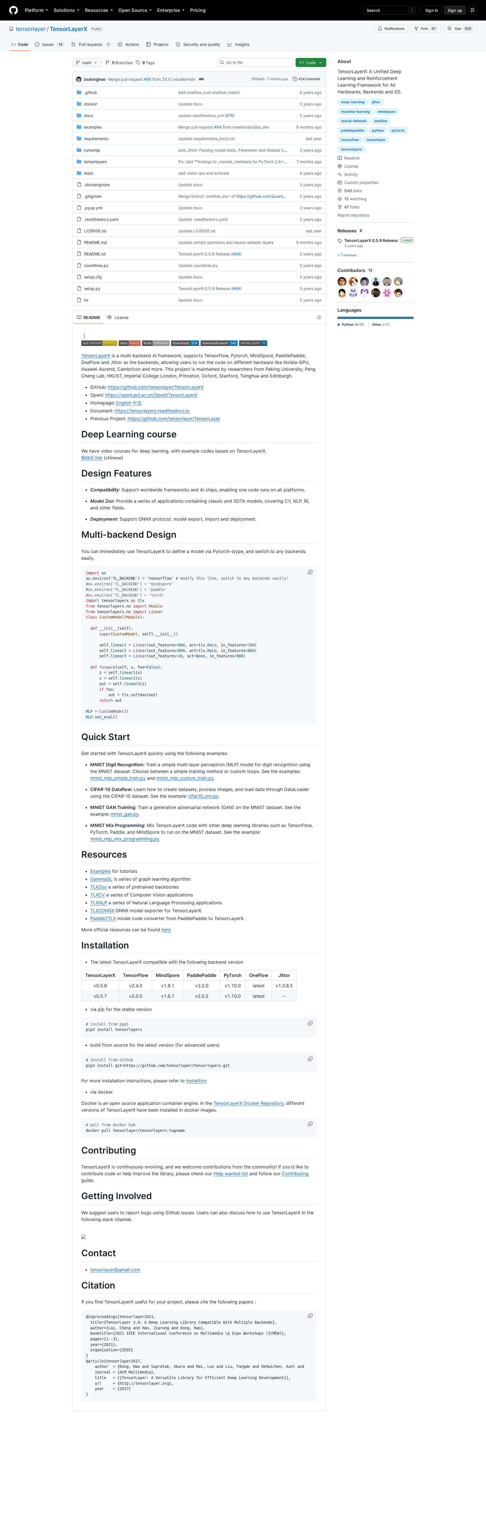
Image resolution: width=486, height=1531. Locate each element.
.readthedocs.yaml (101, 219)
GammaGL (101, 879)
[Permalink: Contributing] (77, 1150)
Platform (34, 10)
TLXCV (97, 895)
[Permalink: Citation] (77, 1285)
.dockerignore (97, 184)
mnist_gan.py (124, 814)
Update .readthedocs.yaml (203, 219)
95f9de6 (257, 79)
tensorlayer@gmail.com (115, 1270)
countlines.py (96, 265)
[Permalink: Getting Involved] (77, 1196)
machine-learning (355, 111)
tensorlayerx (95, 161)
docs (88, 115)
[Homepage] (13, 10)
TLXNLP (98, 902)
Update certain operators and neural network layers (225, 242)
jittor (376, 102)
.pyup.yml (93, 207)
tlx (86, 300)
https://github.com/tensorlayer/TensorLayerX (155, 387)
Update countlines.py (198, 265)
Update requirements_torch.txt (206, 138)
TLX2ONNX (102, 910)
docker (90, 104)
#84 (218, 127)
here (166, 929)
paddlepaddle (352, 130)
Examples (100, 871)
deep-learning (352, 102)
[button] (311, 572)
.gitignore (93, 196)
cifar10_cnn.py (203, 796)
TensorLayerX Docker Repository (248, 1103)
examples (93, 127)
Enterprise (168, 10)
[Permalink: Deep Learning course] (77, 434)
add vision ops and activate (203, 173)
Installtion (196, 1080)
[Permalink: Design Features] (77, 473)
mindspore (386, 111)
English (123, 403)
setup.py (92, 288)
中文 (137, 403)
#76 (229, 115)
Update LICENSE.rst (196, 230)
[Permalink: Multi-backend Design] (77, 535)
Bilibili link (91, 457)
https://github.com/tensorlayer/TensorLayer (174, 418)
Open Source (132, 10)
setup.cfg (93, 277)
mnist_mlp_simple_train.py (118, 778)
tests (88, 173)
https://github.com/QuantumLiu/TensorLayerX (278, 196)
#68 (236, 253)
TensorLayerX (68, 29)
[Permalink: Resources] (77, 855)
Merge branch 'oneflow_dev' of (206, 196)
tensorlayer (31, 29)
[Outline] (319, 317)
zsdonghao (95, 79)
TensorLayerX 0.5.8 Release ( (205, 253)
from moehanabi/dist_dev (246, 127)
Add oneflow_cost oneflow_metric (209, 92)
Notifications (394, 28)
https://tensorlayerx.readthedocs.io (152, 410)
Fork (428, 28)
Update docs (190, 104)
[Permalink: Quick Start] (77, 737)
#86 (147, 79)
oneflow (380, 121)
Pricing (198, 10)
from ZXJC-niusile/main (173, 79)
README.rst (95, 253)
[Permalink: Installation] (77, 945)
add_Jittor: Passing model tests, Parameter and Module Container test (242, 150)
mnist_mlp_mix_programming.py (124, 839)
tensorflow (350, 140)
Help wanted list (230, 1173)
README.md (95, 242)
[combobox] (257, 62)
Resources (96, 10)
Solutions (64, 10)
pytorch (398, 130)
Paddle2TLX (103, 918)
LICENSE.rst (95, 230)
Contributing (295, 1173)
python (378, 130)
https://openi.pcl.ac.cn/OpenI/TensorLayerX (151, 395)
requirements (96, 138)
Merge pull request (125, 79)
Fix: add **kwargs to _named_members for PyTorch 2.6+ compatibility (243, 161)
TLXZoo (98, 887)
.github (90, 92)
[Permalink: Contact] (77, 1253)
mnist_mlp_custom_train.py (184, 778)
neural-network (353, 121)
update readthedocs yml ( (202, 115)
